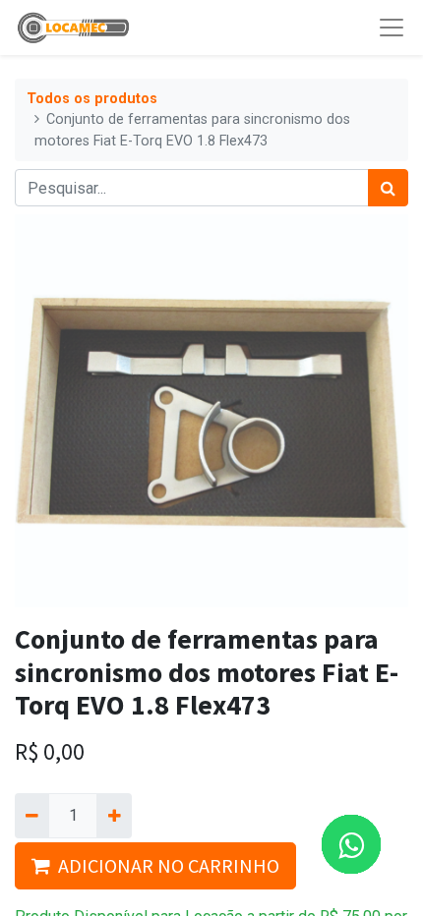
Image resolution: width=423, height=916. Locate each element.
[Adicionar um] (113, 815)
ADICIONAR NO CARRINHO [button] (168, 865)
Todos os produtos (92, 98)
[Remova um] (32, 815)
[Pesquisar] (388, 187)
